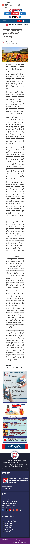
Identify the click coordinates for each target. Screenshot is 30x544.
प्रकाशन (22, 13)
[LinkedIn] (20, 17)
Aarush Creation (24, 543)
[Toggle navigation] (4, 21)
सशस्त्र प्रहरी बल (9, 529)
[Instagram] (13, 17)
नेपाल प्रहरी (8, 531)
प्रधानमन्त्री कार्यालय (10, 521)
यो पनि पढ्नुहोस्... (15, 446)
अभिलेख (7, 13)
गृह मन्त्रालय (8, 523)
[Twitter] (15, 17)
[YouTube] (17, 17)
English (19, 21)
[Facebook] (10, 17)
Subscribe (15, 13)
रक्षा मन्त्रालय (8, 525)
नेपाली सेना (8, 527)
